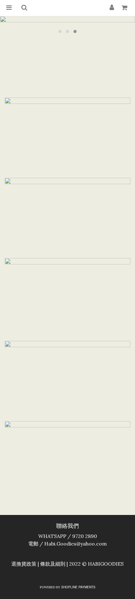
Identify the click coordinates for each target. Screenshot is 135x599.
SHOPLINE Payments (78, 587)
